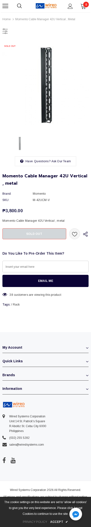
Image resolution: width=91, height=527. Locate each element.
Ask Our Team (61, 161)
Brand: (6, 193)
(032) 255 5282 (19, 438)
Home (6, 19)
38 (11, 295)
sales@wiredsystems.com (26, 444)
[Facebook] (4, 460)
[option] (45, 85)
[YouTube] (13, 460)
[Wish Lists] (74, 233)
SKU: (5, 200)
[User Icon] (70, 6)
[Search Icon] (24, 6)
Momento (39, 193)
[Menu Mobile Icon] (5, 6)
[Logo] (46, 6)
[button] (75, 515)
